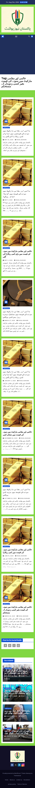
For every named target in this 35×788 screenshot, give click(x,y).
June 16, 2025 (9, 556)
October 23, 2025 (10, 498)
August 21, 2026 (12, 676)
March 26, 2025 (9, 616)
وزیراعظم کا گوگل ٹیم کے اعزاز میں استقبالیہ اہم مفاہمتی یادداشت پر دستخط (17, 672)
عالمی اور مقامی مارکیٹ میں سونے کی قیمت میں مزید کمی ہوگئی (16, 492)
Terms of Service (22, 784)
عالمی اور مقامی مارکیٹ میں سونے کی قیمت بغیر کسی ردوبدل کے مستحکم (17, 610)
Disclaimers (27, 779)
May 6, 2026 (8, 200)
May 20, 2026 (9, 139)
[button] (29, 36)
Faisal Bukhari (21, 139)
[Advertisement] (17, 56)
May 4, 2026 (8, 260)
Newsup (28, 773)
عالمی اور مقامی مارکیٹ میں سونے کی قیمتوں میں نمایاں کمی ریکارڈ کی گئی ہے (16, 133)
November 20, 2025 (11, 438)
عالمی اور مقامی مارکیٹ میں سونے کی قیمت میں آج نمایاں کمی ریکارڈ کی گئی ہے (16, 374)
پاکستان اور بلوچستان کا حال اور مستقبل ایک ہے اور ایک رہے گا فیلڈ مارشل (17, 692)
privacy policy (12, 784)
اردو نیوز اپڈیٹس (6, 127)
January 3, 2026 (10, 380)
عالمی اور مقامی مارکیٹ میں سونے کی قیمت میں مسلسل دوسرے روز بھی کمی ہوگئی (17, 314)
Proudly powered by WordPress (12, 773)
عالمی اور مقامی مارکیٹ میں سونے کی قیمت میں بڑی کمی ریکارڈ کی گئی (17, 254)
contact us (19, 779)
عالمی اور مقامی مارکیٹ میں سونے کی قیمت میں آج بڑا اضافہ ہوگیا (16, 194)
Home (6, 779)
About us (12, 779)
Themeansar (17, 775)
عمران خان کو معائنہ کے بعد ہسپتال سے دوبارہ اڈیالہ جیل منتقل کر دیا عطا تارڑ (17, 733)
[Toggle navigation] (16, 36)
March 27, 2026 (9, 320)
